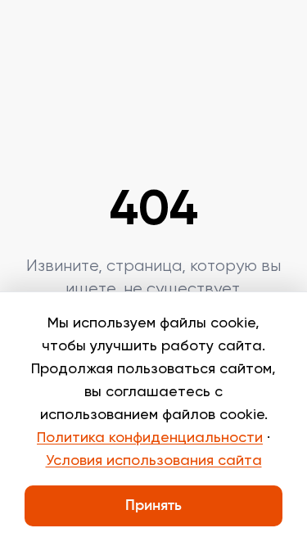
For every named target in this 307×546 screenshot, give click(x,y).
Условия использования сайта (154, 460)
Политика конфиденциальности (150, 438)
